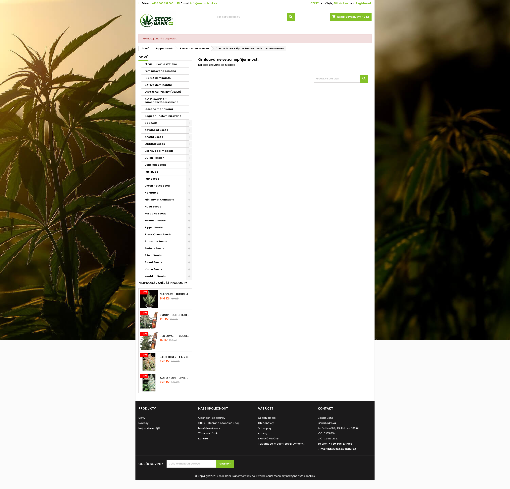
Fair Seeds (152, 179)
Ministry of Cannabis (159, 199)
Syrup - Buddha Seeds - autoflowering (175, 315)
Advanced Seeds (156, 130)
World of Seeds (155, 276)
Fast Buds (151, 172)
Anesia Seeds (154, 137)
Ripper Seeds (154, 227)
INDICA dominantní (158, 78)
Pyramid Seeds (155, 220)
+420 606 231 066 (162, 3)
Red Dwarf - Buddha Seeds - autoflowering (175, 335)
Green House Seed (157, 186)
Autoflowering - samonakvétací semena (161, 100)
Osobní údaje (267, 418)
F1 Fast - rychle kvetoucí (161, 64)
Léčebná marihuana (159, 109)
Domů (143, 57)
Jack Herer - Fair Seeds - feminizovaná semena (175, 357)
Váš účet (265, 408)
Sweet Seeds (153, 262)
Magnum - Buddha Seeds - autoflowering (175, 294)
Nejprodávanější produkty (162, 283)
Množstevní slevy (209, 428)
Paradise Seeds (155, 213)
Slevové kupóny (268, 438)
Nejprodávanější (149, 428)
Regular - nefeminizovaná (163, 116)
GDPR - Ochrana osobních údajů (219, 423)
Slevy (141, 418)
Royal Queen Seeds (158, 234)
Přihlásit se (341, 3)
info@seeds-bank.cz (203, 3)
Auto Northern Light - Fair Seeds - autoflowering (175, 377)
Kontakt (203, 438)
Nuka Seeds (153, 206)
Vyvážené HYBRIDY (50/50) (163, 92)
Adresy (262, 433)
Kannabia (152, 193)
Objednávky (266, 423)
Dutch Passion (154, 158)
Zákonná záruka (208, 433)
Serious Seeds (154, 248)
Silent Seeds (153, 255)
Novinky (143, 423)
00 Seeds (151, 123)
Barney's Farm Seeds (159, 151)
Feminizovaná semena (160, 71)
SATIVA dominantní (158, 85)
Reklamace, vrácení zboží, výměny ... (281, 444)
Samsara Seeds (156, 241)
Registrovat (363, 3)
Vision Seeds (153, 269)
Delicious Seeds (155, 165)
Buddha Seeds (155, 144)
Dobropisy (264, 428)
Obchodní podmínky (211, 418)
